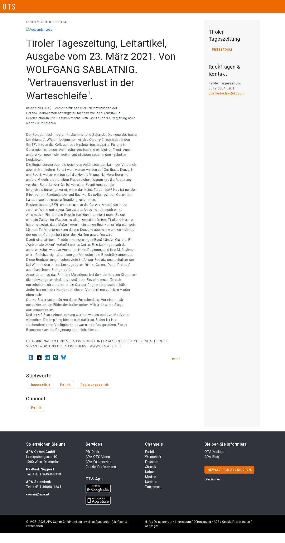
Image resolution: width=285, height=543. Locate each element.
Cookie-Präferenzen (101, 467)
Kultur (149, 472)
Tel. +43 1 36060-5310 (43, 474)
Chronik (150, 467)
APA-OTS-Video (98, 457)
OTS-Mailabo (214, 452)
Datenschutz (163, 521)
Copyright (151, 526)
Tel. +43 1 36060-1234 (43, 487)
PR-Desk (92, 452)
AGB (216, 521)
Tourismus (152, 487)
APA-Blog (211, 457)
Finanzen (151, 462)
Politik (150, 452)
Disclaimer (212, 479)
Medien (150, 477)
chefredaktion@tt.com (226, 93)
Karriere (151, 482)
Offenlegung (202, 521)
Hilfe (148, 521)
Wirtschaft (153, 457)
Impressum (183, 521)
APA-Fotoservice (99, 462)
